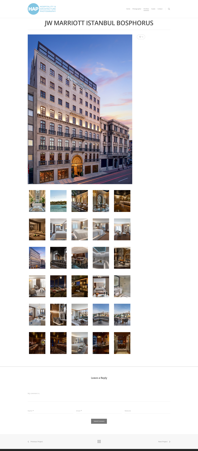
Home (128, 9)
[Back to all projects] (99, 441)
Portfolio (146, 9)
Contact (160, 9)
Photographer (136, 9)
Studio (153, 9)
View (37, 199)
